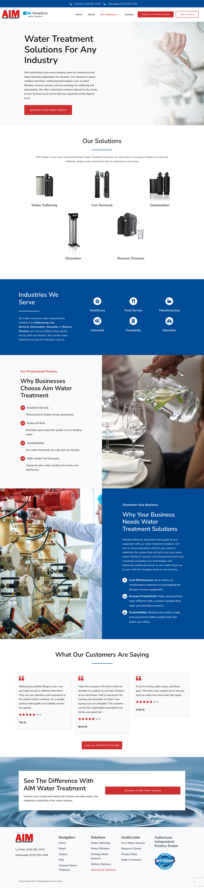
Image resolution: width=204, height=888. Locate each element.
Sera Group (57, 881)
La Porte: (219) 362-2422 (87, 3)
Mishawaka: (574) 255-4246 (122, 3)
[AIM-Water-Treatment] (10, 11)
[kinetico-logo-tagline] (35, 12)
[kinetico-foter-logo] (164, 854)
